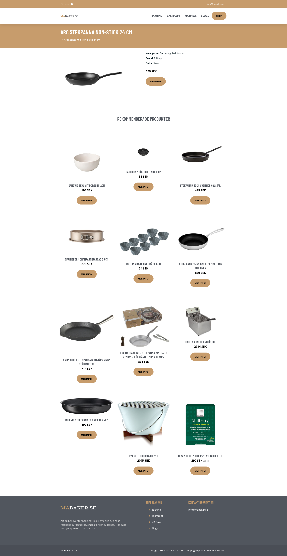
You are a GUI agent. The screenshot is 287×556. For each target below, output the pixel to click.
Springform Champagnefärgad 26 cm (87, 259)
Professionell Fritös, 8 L (200, 342)
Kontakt (164, 550)
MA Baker (191, 15)
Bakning (156, 15)
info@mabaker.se (215, 4)
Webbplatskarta (216, 550)
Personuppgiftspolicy (193, 550)
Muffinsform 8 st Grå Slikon (143, 264)
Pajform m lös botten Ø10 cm (143, 172)
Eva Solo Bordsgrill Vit (143, 456)
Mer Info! (155, 81)
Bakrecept (173, 15)
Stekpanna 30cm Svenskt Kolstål (200, 185)
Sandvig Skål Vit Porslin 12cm (87, 185)
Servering (165, 53)
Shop (219, 15)
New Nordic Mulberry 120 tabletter (200, 456)
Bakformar (178, 53)
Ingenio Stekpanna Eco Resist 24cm (86, 420)
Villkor (174, 550)
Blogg (205, 15)
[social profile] (72, 4)
